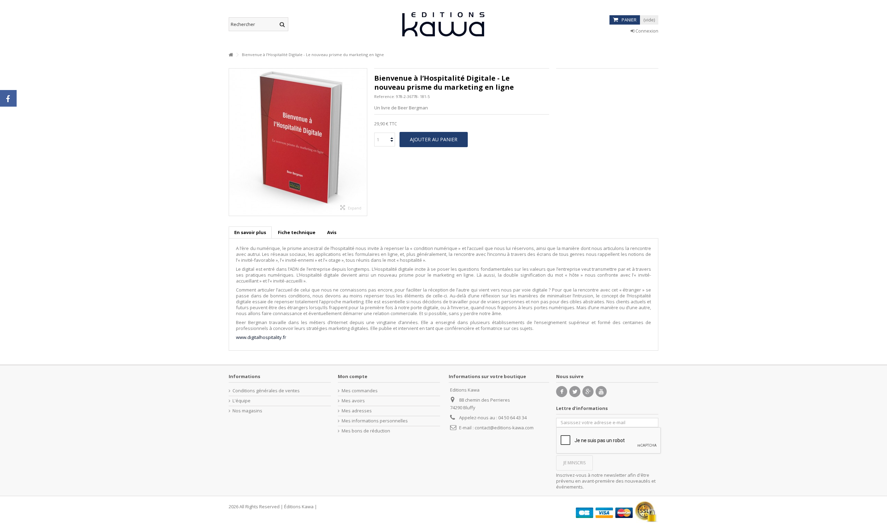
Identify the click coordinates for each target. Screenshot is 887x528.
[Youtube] (601, 391)
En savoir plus (250, 232)
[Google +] (588, 391)
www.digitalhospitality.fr (261, 337)
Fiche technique (296, 232)
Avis (331, 232)
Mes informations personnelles (375, 421)
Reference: (384, 96)
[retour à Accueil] (231, 55)
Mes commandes (360, 391)
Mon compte (352, 376)
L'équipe (241, 401)
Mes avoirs (353, 401)
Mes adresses (357, 411)
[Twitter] (574, 391)
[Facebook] (561, 391)
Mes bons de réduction (366, 431)
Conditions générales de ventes (266, 391)
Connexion (646, 31)
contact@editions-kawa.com (504, 427)
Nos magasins (247, 411)
